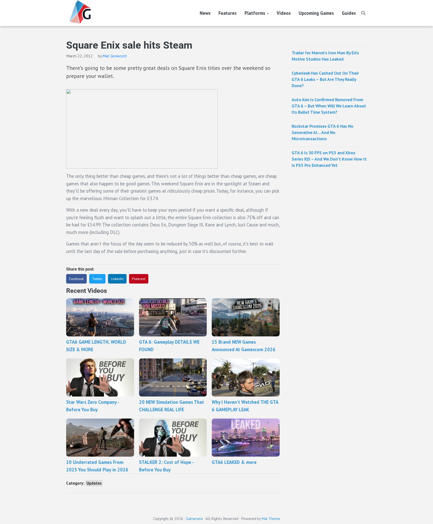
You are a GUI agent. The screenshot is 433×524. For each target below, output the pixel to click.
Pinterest (138, 279)
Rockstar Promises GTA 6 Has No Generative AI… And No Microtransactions (322, 132)
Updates (94, 483)
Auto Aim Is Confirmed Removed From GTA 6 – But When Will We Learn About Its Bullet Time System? (329, 106)
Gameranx (194, 518)
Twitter (97, 279)
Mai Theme (270, 518)
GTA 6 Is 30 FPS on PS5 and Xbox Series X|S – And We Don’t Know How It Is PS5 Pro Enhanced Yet (329, 159)
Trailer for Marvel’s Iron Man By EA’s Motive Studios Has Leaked (325, 56)
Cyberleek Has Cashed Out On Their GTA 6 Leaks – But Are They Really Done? (325, 79)
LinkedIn (117, 279)
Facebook (76, 279)
